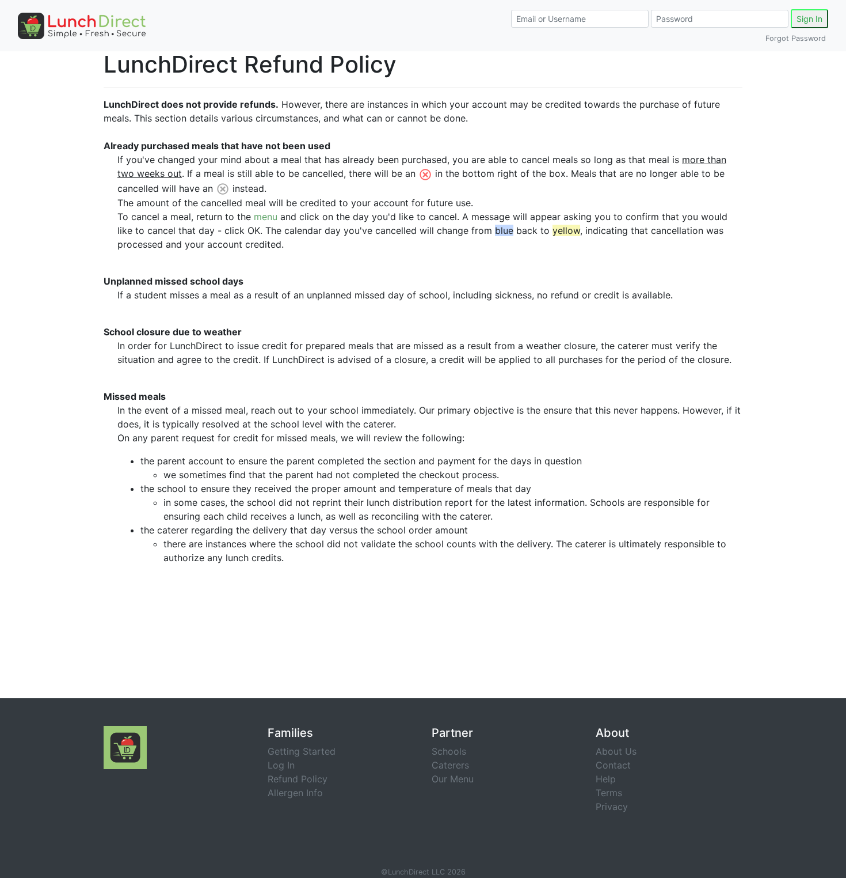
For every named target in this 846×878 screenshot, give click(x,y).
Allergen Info (295, 792)
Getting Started (302, 751)
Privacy (612, 806)
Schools (449, 751)
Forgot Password (795, 38)
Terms (609, 792)
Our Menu (453, 779)
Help (606, 779)
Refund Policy (297, 779)
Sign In (809, 19)
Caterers (450, 765)
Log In (281, 765)
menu (265, 216)
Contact (613, 765)
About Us (616, 751)
